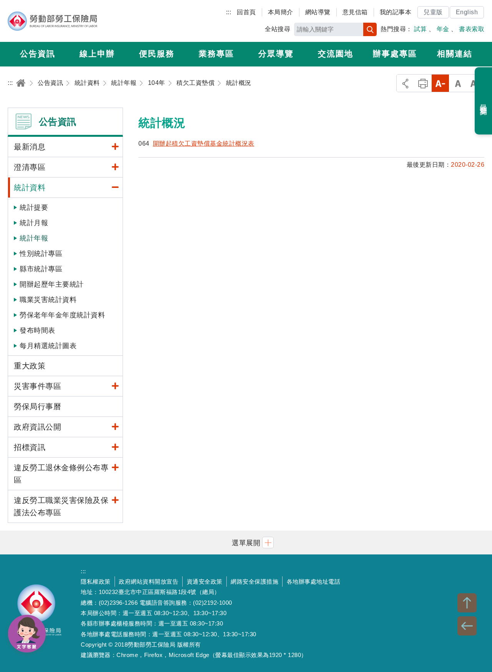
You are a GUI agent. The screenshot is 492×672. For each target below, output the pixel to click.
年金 (443, 29)
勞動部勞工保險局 (52, 21)
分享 (405, 83)
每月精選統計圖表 (48, 346)
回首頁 (246, 12)
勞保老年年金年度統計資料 (62, 315)
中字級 (458, 83)
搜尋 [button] (370, 29)
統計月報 (34, 223)
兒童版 (433, 12)
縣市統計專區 (41, 269)
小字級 (440, 83)
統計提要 (34, 207)
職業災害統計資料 (48, 300)
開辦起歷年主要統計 (52, 284)
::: (228, 12)
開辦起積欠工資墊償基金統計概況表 (203, 143)
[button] (246, 542)
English (467, 12)
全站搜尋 (277, 29)
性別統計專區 (41, 253)
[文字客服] (27, 633)
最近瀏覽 (484, 101)
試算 (420, 29)
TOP (467, 602)
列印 (423, 83)
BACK (467, 625)
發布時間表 (37, 330)
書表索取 (471, 29)
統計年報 (34, 238)
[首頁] (21, 82)
